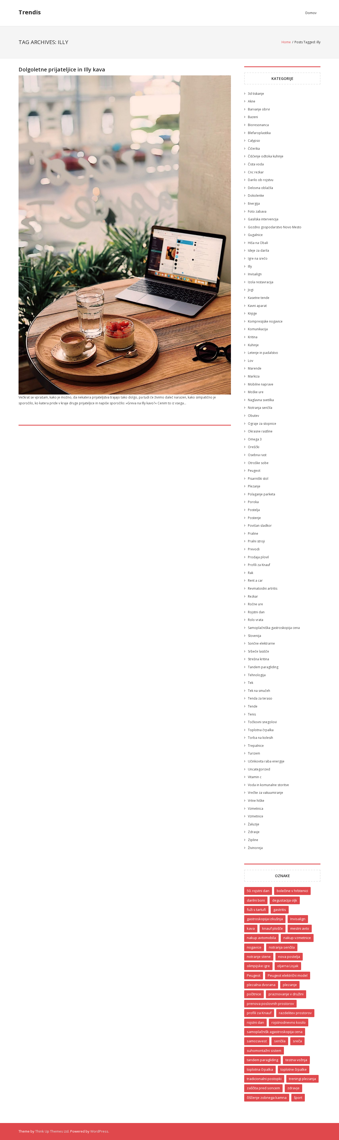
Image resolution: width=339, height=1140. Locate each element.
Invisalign (255, 274)
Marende (254, 368)
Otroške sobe (258, 463)
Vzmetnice (255, 816)
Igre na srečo (257, 258)
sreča (297, 1041)
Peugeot (254, 470)
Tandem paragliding (263, 667)
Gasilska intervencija (263, 219)
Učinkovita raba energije (266, 761)
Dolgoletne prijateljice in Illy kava (62, 69)
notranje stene (259, 956)
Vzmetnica (255, 808)
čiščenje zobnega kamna (267, 1097)
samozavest (257, 1041)
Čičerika (254, 148)
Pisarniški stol (258, 478)
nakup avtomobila (261, 937)
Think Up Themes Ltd (52, 1131)
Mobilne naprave (260, 384)
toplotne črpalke (293, 1069)
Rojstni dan (256, 612)
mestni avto (299, 928)
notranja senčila (282, 947)
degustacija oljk (284, 900)
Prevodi (254, 549)
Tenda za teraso (260, 698)
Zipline (253, 840)
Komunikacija (258, 329)
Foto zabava (257, 211)
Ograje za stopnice (262, 423)
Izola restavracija (260, 282)
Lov (250, 360)
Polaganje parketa (261, 494)
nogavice (254, 947)
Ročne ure (255, 604)
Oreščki (253, 447)
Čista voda (256, 164)
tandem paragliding (262, 1059)
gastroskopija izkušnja (265, 918)
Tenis (252, 714)
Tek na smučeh (259, 690)
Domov (310, 13)
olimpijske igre (258, 965)
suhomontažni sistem (264, 1050)
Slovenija (254, 635)
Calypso (254, 140)
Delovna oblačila (260, 188)
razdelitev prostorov (295, 1012)
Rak (250, 573)
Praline (253, 533)
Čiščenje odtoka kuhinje (265, 156)
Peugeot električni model (287, 975)
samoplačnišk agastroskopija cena (274, 1031)
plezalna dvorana (261, 984)
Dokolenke (256, 195)
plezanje (290, 984)
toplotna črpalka (260, 1069)
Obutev (253, 415)
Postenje (254, 518)
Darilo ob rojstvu (260, 180)
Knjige (252, 313)
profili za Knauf (259, 1012)
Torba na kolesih (260, 737)
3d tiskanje (256, 93)
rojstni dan (255, 1022)
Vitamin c (254, 777)
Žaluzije (253, 824)
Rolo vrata (255, 620)
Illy (250, 266)
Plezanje (254, 486)
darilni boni (256, 900)
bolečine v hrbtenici (292, 890)
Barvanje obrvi (259, 109)
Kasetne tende (258, 297)
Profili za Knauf (259, 565)
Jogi (250, 290)
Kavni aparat (257, 305)
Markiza (254, 376)
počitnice (254, 994)
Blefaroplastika (259, 133)
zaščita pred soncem (263, 1088)
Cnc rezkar (256, 172)
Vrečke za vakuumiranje (265, 792)
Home (286, 42)
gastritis (279, 909)
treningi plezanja (302, 1078)
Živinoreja (255, 848)
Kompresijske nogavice (265, 321)
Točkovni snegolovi (262, 722)
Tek (250, 682)
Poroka (253, 502)
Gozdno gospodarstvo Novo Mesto (274, 227)
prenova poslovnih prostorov (270, 1003)
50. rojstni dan (258, 890)
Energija (254, 203)
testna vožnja (296, 1059)
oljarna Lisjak (287, 965)
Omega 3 (255, 439)
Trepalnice (256, 745)
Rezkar (253, 596)
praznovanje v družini (286, 994)
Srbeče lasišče (258, 651)
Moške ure (256, 392)
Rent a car (255, 580)
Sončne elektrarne (261, 643)
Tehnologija (257, 675)
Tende (252, 706)
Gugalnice (255, 235)
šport (298, 1097)
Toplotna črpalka (261, 730)
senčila (280, 1041)
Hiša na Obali (258, 243)
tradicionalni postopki (264, 1078)
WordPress (99, 1131)
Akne (251, 101)
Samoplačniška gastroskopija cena (274, 627)
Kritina (252, 337)
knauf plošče (272, 928)
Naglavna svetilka (261, 400)
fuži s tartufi (256, 909)
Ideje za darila (258, 250)
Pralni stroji (256, 541)
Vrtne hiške (256, 800)
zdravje (293, 1088)
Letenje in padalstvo (263, 352)
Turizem (254, 753)
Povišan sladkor (260, 525)
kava (251, 928)
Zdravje (254, 832)
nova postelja (289, 956)
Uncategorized (259, 769)
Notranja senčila (260, 407)
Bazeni (253, 117)
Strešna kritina (258, 659)
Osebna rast (257, 455)
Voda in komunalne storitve (268, 785)
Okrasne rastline (260, 431)
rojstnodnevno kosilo (288, 1022)
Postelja (254, 510)
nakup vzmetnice (297, 937)
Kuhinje (253, 345)
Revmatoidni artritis (262, 588)
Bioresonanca (258, 125)
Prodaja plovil (258, 557)
